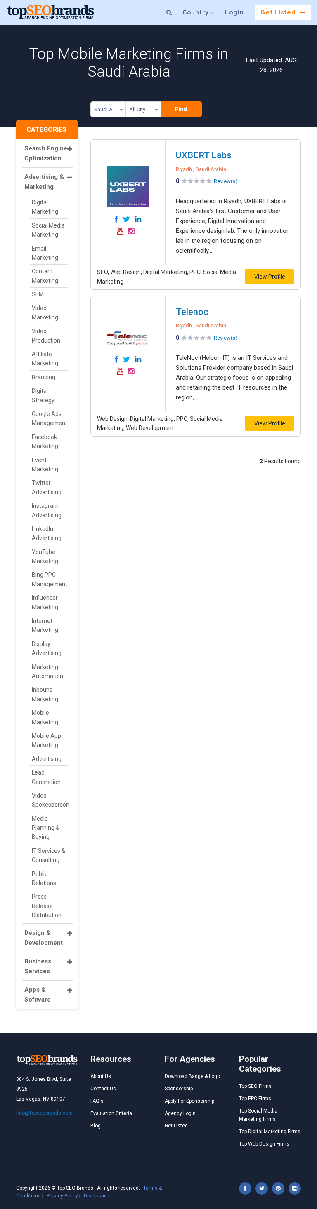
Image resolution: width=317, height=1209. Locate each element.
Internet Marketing (45, 625)
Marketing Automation (47, 671)
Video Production (46, 335)
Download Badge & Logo (192, 1076)
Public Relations (44, 878)
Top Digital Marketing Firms (269, 1131)
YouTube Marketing (45, 556)
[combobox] (108, 110)
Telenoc (192, 312)
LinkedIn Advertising (47, 533)
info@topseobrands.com (44, 1113)
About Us (100, 1076)
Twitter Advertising (47, 487)
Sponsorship (179, 1089)
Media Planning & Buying (45, 827)
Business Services (37, 966)
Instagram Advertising (47, 510)
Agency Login (180, 1113)
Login (234, 12)
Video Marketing (45, 312)
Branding (43, 377)
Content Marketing (45, 276)
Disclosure (96, 1196)
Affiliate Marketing (45, 358)
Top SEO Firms (255, 1086)
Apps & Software (37, 994)
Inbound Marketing (45, 694)
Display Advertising (47, 648)
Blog (95, 1126)
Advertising (47, 759)
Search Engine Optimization (45, 153)
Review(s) (225, 181)
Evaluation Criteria (111, 1113)
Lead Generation (46, 777)
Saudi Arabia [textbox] (109, 109)
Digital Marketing (45, 207)
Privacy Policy (62, 1196)
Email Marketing (45, 253)
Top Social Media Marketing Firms (258, 1115)
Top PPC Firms (255, 1098)
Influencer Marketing (45, 602)
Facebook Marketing (45, 441)
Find (181, 109)
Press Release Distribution (47, 905)
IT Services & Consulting (48, 855)
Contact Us (103, 1089)
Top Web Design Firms (264, 1144)
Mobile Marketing (45, 717)
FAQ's (97, 1101)
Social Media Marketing (48, 230)
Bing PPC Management (49, 579)
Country (196, 12)
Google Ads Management (49, 418)
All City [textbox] (137, 109)
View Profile (269, 276)
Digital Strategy (43, 395)
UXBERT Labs (204, 155)
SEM (38, 294)
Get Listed (279, 12)
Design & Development (43, 937)
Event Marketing (45, 464)
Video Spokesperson (50, 800)
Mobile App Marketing (46, 740)
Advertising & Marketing (44, 181)
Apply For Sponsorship (189, 1101)
